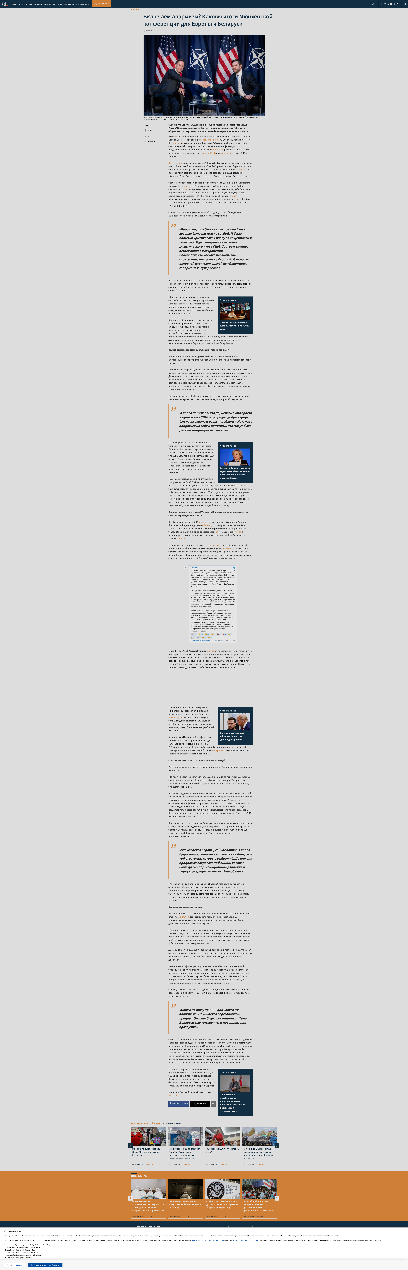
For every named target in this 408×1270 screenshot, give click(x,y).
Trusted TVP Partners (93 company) (246, 1240)
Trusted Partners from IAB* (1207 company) (208, 1240)
